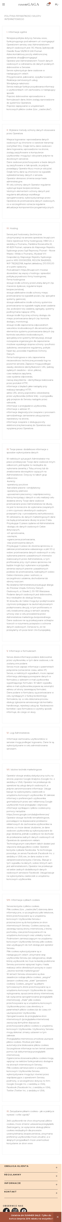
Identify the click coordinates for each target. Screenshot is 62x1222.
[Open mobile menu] (3, 4)
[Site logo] (29, 4)
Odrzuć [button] (57, 1217)
